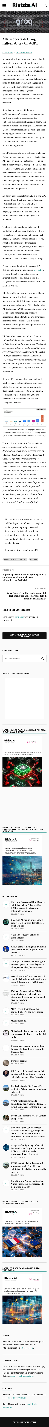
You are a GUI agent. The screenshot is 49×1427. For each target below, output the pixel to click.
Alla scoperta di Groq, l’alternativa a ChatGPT (20, 41)
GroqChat (38, 269)
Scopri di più (27, 1347)
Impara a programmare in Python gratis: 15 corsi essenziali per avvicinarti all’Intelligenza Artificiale (24, 577)
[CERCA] (43, 658)
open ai (33, 559)
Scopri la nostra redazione (21, 1376)
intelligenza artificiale (15, 559)
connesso (19, 616)
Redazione (7, 52)
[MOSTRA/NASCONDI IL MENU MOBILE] (4, 5)
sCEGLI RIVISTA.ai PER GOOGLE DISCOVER (24, 636)
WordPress (30, 1422)
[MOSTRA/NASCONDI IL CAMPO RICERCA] (45, 5)
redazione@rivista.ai (16, 1397)
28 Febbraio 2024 (24, 52)
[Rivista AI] (24, 5)
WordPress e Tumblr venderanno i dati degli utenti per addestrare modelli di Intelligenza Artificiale (27, 595)
